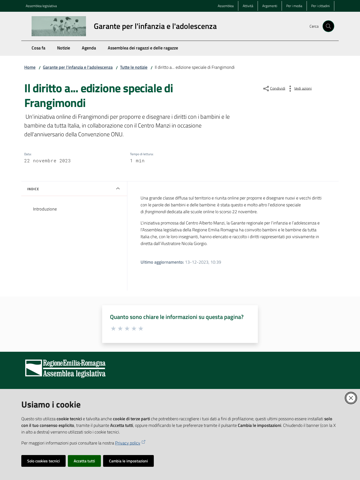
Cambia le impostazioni (128, 461)
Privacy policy (127, 443)
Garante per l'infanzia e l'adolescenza (78, 67)
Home (30, 67)
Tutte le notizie (133, 67)
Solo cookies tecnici (43, 461)
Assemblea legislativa (41, 5)
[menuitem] (38, 48)
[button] (328, 26)
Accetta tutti (84, 461)
